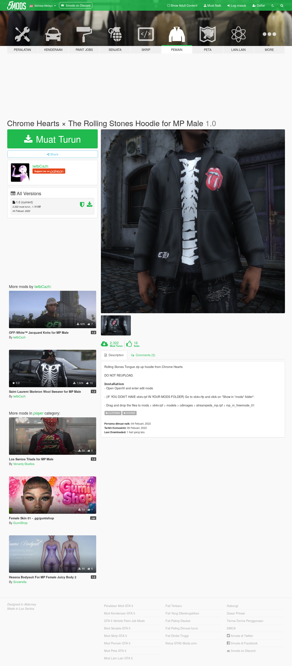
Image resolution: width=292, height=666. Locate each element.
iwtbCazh (40, 166)
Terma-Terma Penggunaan (245, 621)
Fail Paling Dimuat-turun (181, 628)
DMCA (231, 628)
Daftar (260, 5)
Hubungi (232, 606)
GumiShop (20, 523)
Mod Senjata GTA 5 (117, 628)
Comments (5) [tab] (144, 355)
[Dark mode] (272, 5)
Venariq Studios (23, 464)
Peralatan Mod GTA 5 (118, 606)
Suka (136, 346)
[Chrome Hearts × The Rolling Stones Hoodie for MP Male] (193, 221)
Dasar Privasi (236, 613)
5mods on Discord (242, 650)
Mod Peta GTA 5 (115, 650)
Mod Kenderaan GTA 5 (119, 613)
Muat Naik (213, 5)
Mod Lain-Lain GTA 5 (118, 658)
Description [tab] (115, 355)
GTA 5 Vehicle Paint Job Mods (124, 621)
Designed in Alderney (21, 604)
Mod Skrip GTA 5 (115, 636)
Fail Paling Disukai (177, 621)
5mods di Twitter (241, 636)
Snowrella (20, 582)
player (38, 413)
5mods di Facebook (244, 643)
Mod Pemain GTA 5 (117, 643)
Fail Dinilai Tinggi (177, 636)
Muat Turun (57, 138)
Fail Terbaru (173, 606)
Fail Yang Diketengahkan (182, 613)
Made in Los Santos (20, 608)
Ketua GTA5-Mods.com (181, 643)
